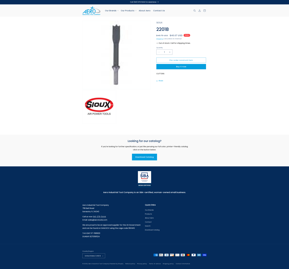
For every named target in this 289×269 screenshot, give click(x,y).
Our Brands (149, 210)
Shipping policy (168, 264)
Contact (148, 222)
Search (147, 226)
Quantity (159, 48)
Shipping (159, 39)
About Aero (149, 218)
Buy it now (181, 67)
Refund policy (130, 264)
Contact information (183, 264)
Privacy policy (142, 264)
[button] (111, 10)
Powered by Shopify (116, 264)
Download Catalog (144, 157)
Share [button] (161, 81)
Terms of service (155, 264)
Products (148, 214)
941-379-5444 (99, 216)
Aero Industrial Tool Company (98, 264)
